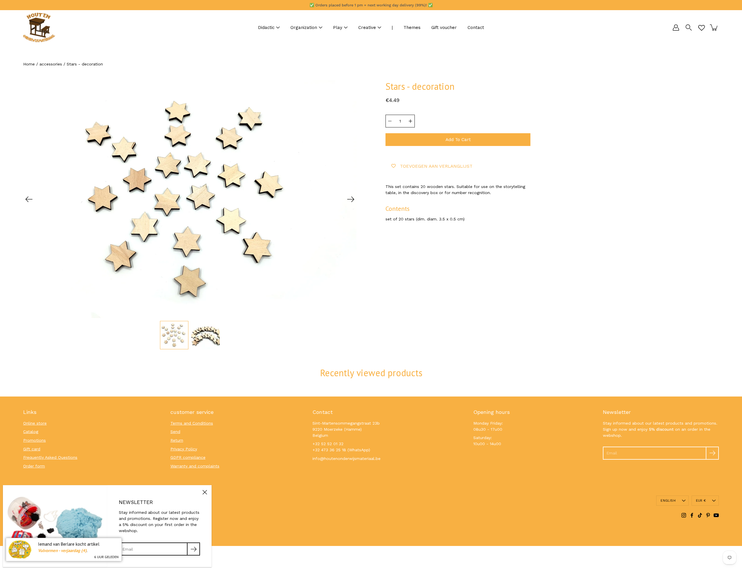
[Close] (205, 492)
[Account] (676, 27)
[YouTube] (716, 515)
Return (176, 440)
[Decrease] (389, 121)
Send (175, 431)
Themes (412, 27)
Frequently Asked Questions (50, 457)
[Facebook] (691, 515)
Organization (303, 27)
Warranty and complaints (194, 466)
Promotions (34, 440)
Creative (367, 27)
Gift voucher (444, 27)
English (668, 501)
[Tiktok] (700, 515)
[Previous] (29, 199)
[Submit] (712, 453)
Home (29, 64)
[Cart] (714, 27)
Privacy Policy (183, 449)
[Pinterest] (708, 515)
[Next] (351, 199)
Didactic (266, 27)
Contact (476, 27)
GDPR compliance (187, 457)
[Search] (688, 27)
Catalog (30, 431)
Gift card (31, 449)
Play (337, 27)
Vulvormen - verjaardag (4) (62, 550)
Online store (35, 423)
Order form (34, 466)
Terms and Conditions (191, 423)
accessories (50, 64)
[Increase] (410, 121)
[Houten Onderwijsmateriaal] (39, 27)
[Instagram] (683, 515)
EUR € (701, 501)
